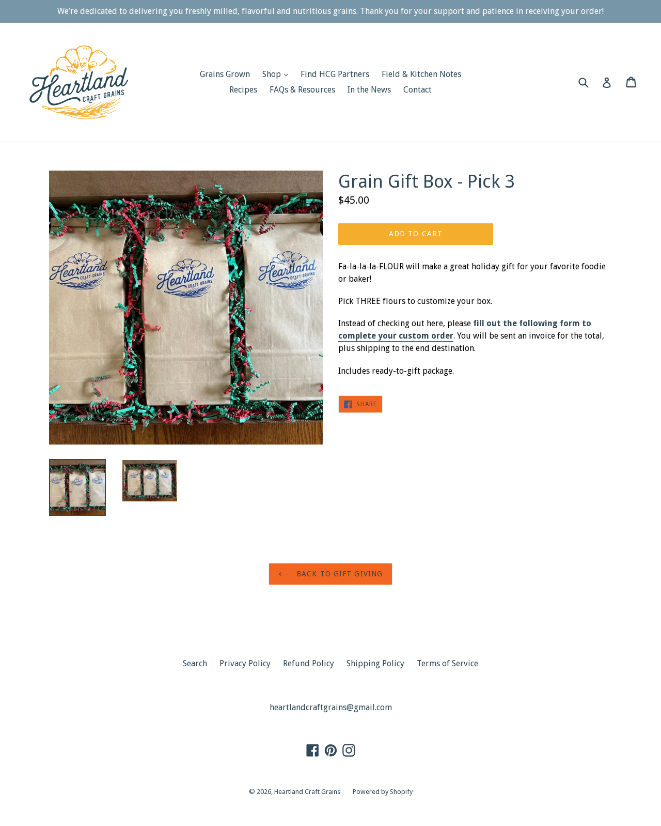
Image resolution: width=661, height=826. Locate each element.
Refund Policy (308, 663)
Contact (417, 90)
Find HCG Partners (335, 74)
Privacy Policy (245, 663)
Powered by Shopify (383, 792)
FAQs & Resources (302, 90)
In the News (369, 90)
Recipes (243, 90)
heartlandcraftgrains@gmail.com (331, 707)
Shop (277, 74)
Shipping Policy (375, 663)
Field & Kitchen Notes (421, 74)
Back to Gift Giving (338, 574)
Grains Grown (225, 74)
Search (195, 663)
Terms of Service (447, 663)
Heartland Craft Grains (307, 792)
